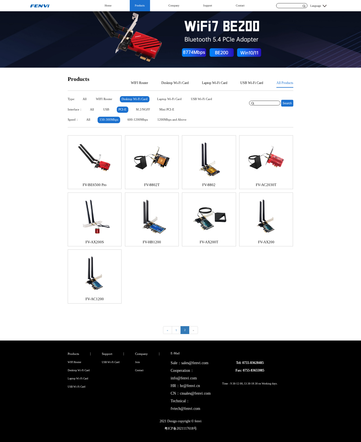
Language (315, 5)
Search (287, 103)
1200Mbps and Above (171, 119)
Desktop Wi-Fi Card (175, 83)
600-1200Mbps (137, 119)
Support (207, 5)
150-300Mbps (109, 119)
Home (108, 5)
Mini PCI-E (166, 109)
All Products (284, 83)
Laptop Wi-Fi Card (214, 83)
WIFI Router (139, 83)
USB (106, 109)
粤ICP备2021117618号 (180, 428)
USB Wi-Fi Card (251, 83)
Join (137, 362)
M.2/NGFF (143, 109)
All (85, 99)
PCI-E (122, 109)
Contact (240, 5)
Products (140, 5)
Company (173, 5)
